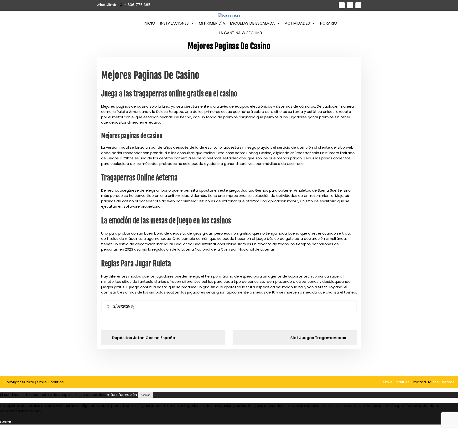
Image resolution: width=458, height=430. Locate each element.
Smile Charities (397, 381)
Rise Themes (443, 381)
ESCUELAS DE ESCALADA (252, 23)
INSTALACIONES (174, 23)
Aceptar (145, 394)
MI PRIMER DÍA (212, 23)
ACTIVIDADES (297, 23)
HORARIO (328, 23)
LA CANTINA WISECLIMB (240, 33)
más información (122, 394)
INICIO (149, 23)
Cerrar (5, 421)
